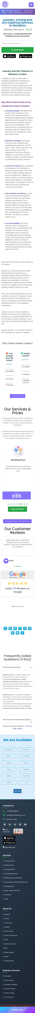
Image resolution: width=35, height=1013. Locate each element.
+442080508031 (12, 811)
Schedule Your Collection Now (17, 521)
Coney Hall (26, 756)
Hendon (8, 776)
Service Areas (12, 819)
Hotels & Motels (9, 993)
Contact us (8, 923)
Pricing (6, 919)
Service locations (9, 944)
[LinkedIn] (15, 824)
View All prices (17, 509)
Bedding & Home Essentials (13, 878)
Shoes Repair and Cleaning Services (16, 882)
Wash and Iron (9, 865)
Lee (26, 782)
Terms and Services (10, 935)
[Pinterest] (20, 824)
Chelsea (8, 756)
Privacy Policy (8, 931)
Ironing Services (9, 869)
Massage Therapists (10, 984)
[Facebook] (5, 824)
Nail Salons (7, 976)
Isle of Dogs (26, 776)
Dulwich (26, 763)
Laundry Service (9, 861)
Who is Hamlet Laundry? (12, 667)
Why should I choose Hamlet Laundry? (17, 720)
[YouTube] (25, 824)
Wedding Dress (9, 886)
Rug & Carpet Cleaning (11, 890)
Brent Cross (26, 750)
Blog (5, 948)
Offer (6, 940)
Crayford (8, 763)
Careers (7, 927)
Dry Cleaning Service (11, 874)
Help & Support (9, 952)
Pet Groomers (8, 997)
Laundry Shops (9, 961)
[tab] (17, 667)
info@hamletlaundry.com (16, 815)
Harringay (26, 769)
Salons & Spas (8, 980)
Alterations (7, 895)
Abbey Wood (9, 750)
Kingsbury (9, 782)
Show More (18, 791)
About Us (7, 914)
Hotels (6, 956)
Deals (6, 899)
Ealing (9, 769)
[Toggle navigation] (31, 4)
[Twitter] (10, 824)
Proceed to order (17, 396)
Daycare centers (9, 989)
